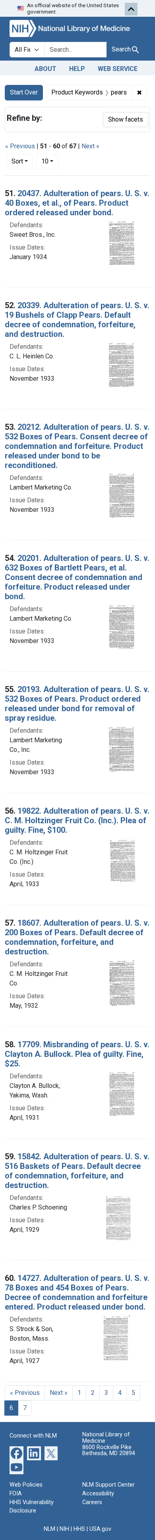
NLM (49, 1529)
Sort (17, 161)
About (45, 69)
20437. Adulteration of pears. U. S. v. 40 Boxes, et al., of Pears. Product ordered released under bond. (77, 203)
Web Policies (26, 1484)
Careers (92, 1502)
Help (77, 69)
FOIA (16, 1493)
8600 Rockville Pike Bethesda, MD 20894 (108, 1450)
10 (49, 161)
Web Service (118, 69)
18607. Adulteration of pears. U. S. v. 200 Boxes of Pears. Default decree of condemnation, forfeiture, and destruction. (77, 937)
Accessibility (98, 1493)
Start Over (24, 92)
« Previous (20, 146)
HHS (79, 1529)
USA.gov (100, 1529)
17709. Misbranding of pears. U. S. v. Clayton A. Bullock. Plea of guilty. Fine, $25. (77, 1054)
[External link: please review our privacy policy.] (16, 1453)
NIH (64, 1529)
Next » (90, 146)
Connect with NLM (33, 1435)
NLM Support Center (108, 1484)
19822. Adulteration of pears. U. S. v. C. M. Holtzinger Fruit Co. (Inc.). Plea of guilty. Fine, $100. (77, 820)
